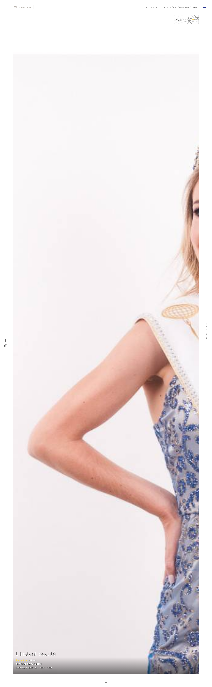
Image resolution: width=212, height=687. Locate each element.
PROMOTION (184, 7)
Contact (195, 7)
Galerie (158, 7)
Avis (175, 7)
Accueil (149, 7)
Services (167, 7)
